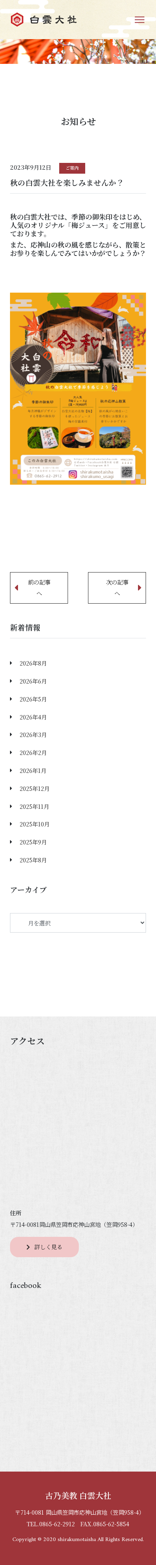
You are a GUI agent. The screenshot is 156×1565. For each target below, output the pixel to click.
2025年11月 (34, 806)
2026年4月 (33, 717)
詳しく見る (48, 1246)
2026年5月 (33, 699)
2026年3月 (33, 734)
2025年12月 (35, 788)
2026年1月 (33, 770)
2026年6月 (33, 681)
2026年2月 (33, 752)
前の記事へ (39, 588)
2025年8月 (33, 860)
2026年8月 (33, 663)
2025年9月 (33, 842)
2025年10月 (35, 824)
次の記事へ (117, 588)
